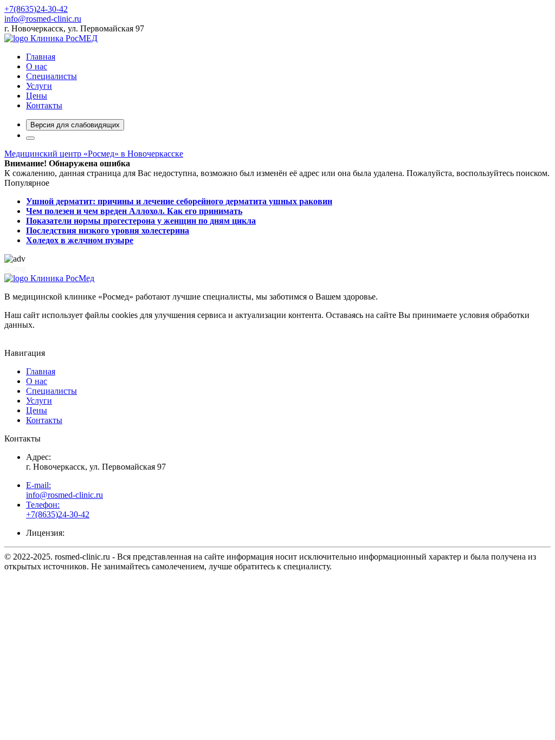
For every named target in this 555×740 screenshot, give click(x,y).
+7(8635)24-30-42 (36, 9)
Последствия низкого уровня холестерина (107, 230)
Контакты (44, 105)
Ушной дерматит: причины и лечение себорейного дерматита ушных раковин (179, 201)
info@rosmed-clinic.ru (42, 18)
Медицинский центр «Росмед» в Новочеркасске (93, 153)
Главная (40, 56)
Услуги (39, 85)
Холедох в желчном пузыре (79, 240)
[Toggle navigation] (30, 138)
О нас (36, 66)
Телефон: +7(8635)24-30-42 (57, 509)
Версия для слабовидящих (75, 125)
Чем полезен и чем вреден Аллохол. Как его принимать (134, 211)
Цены (36, 95)
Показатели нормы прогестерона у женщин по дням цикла (141, 220)
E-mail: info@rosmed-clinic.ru (64, 490)
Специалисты (51, 76)
